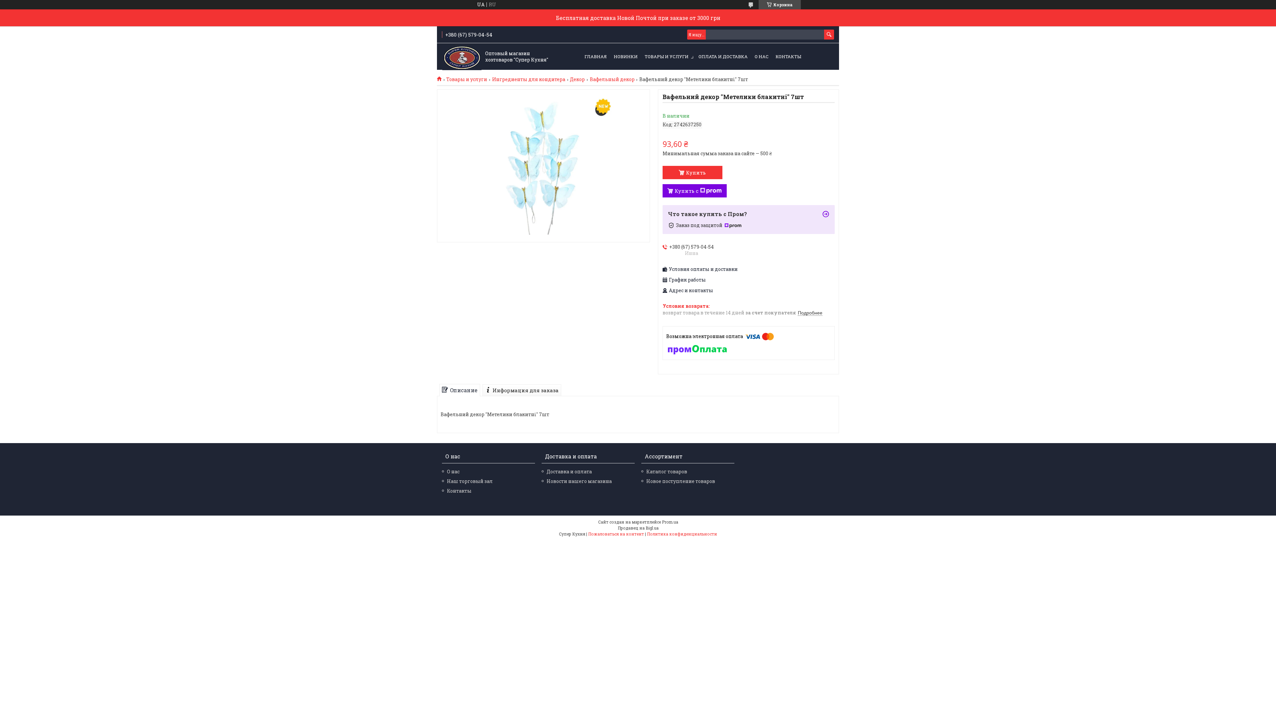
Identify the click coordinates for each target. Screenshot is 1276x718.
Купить (696, 172)
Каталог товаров (666, 471)
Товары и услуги (667, 57)
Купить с (686, 190)
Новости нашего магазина (579, 481)
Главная (596, 57)
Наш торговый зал (470, 481)
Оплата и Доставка (723, 57)
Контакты (788, 57)
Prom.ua (670, 522)
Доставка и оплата (569, 471)
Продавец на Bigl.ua (638, 528)
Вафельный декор (612, 79)
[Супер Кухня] (461, 57)
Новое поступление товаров (680, 481)
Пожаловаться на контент (616, 534)
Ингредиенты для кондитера (528, 79)
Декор (577, 79)
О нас (762, 57)
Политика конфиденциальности (682, 534)
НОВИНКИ (626, 57)
